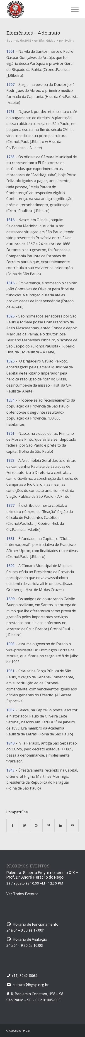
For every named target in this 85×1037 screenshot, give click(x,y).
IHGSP (27, 1030)
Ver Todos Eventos (22, 893)
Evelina (69, 40)
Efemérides (47, 40)
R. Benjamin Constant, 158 (33, 993)
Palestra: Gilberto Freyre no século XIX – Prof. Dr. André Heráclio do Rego (42, 875)
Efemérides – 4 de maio (33, 33)
